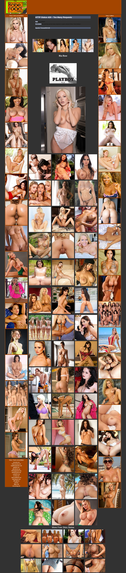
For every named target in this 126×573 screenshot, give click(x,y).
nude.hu (16, 482)
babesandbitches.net (16, 477)
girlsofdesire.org (16, 469)
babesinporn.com (16, 479)
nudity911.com (16, 474)
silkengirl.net (16, 481)
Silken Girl (16, 484)
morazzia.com (16, 462)
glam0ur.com (16, 467)
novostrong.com (16, 486)
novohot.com (16, 475)
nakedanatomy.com (16, 472)
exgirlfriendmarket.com (16, 465)
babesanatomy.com (16, 464)
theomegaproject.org (16, 470)
